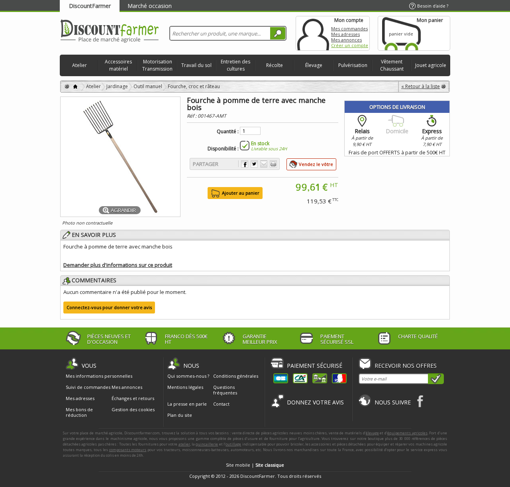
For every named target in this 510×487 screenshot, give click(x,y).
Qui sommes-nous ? (188, 376)
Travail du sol (196, 65)
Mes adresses (345, 34)
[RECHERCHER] (278, 33)
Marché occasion (150, 6)
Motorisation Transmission (157, 65)
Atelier (79, 65)
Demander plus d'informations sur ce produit (117, 264)
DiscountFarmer (90, 6)
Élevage (313, 65)
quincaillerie (207, 444)
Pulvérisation (352, 65)
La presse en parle (187, 404)
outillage (233, 444)
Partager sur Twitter (254, 164)
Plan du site (179, 415)
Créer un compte (349, 45)
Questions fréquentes (225, 390)
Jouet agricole (430, 65)
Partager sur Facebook (244, 164)
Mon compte (313, 33)
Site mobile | (255, 465)
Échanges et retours (133, 398)
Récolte (274, 65)
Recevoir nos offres (406, 365)
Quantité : (228, 131)
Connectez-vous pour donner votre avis (109, 307)
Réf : (192, 115)
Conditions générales (235, 376)
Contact (221, 404)
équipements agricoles (407, 433)
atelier (184, 444)
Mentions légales (185, 387)
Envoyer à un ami (263, 164)
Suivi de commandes (88, 387)
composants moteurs (128, 449)
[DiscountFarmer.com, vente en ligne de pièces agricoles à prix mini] (109, 32)
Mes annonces (346, 40)
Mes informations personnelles (99, 376)
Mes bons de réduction (79, 412)
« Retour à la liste (420, 86)
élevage (372, 433)
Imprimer (273, 164)
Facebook (421, 401)
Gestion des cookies (133, 409)
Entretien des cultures (235, 65)
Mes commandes (349, 29)
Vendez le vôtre (316, 164)
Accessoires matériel (118, 65)
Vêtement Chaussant (392, 65)
